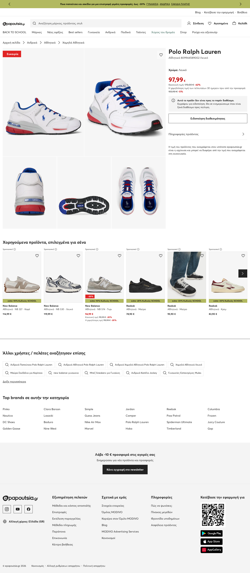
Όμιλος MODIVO (125, 512)
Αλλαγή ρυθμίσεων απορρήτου (63, 565)
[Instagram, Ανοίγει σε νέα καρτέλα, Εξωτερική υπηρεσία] (7, 509)
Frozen (212, 415)
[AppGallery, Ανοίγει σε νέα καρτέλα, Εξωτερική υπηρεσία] (212, 549)
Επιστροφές (73, 512)
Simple (89, 409)
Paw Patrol (173, 415)
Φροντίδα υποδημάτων (174, 518)
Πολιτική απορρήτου (94, 565)
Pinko (6, 409)
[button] (43, 102)
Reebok (171, 409)
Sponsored (8, 249)
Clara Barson (52, 409)
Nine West (50, 428)
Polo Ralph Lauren (195, 51)
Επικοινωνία (74, 538)
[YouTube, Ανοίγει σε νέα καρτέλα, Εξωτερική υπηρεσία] (18, 509)
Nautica (8, 415)
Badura (48, 422)
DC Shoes (9, 422)
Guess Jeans (92, 415)
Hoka (129, 428)
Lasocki (48, 415)
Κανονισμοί (123, 538)
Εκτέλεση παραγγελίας (75, 518)
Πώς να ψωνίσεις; (174, 505)
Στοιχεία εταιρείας (125, 505)
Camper (131, 415)
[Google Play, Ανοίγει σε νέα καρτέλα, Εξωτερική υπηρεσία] (212, 533)
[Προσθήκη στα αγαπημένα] (161, 55)
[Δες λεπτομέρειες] (243, 134)
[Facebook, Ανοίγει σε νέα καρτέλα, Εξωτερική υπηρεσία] (28, 509)
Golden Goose (11, 428)
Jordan (130, 409)
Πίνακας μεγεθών (174, 512)
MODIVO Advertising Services (125, 531)
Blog (199, 12)
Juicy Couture (216, 422)
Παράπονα (73, 531)
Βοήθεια (242, 12)
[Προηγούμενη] (9, 4)
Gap (210, 428)
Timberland (174, 428)
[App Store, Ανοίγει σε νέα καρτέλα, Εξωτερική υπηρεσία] (212, 541)
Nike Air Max (93, 422)
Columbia (214, 409)
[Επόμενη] (240, 4)
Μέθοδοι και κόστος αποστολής (75, 505)
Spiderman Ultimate (179, 422)
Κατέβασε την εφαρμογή (220, 12)
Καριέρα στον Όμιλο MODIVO (125, 518)
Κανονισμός (37, 565)
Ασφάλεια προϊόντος (174, 525)
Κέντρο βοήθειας (75, 544)
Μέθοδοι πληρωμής (75, 525)
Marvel (89, 428)
